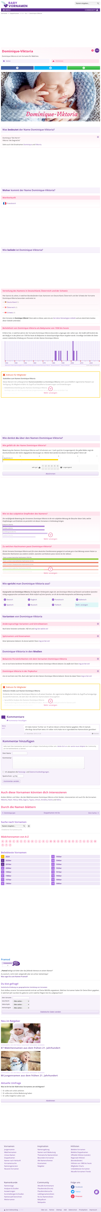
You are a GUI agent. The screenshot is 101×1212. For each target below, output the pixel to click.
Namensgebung (43, 1149)
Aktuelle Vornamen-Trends (81, 1171)
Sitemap (59, 1210)
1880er (59, 883)
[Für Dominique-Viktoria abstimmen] (53, 61)
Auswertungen (9, 1191)
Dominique (28, 144)
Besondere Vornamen (46, 1158)
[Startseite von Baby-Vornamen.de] (14, 7)
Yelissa (15, 800)
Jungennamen (9, 1149)
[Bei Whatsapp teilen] (83, 68)
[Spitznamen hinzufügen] (98, 636)
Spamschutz (7, 776)
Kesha (50, 800)
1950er (59, 856)
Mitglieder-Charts (77, 1166)
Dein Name (7, 753)
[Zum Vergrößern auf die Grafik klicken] (50, 353)
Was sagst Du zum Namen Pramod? (14, 976)
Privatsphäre (83, 1210)
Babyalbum (42, 1199)
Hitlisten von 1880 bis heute (81, 1163)
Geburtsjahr (6, 1004)
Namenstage (9, 1186)
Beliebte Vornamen (78, 1149)
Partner (51, 1210)
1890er (59, 879)
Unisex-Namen (9, 1155)
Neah (10, 800)
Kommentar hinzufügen (18, 720)
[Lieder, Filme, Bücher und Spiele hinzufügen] (98, 671)
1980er (8, 876)
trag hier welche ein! (41, 629)
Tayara (31, 800)
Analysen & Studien (11, 1188)
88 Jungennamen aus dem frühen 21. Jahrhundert (29, 1075)
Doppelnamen (9, 1158)
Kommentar (7, 758)
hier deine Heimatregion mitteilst (64, 318)
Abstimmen (50, 473)
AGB (65, 1210)
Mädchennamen (10, 1152)
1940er (59, 860)
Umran (37, 800)
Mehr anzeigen (82, 605)
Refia (20, 800)
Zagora (25, 800)
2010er (8, 864)
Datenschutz (73, 1210)
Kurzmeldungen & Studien (14, 1194)
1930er (59, 864)
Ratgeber (41, 1166)
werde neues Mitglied (78, 746)
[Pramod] (10, 967)
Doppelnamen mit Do (52, 813)
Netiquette (42, 1202)
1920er (59, 868)
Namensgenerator (11, 1166)
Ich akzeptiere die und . (27, 772)
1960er (8, 883)
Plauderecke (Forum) (45, 1188)
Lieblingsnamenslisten (46, 1194)
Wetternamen (9, 1199)
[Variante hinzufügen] (98, 624)
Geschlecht (5, 1001)
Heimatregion (6, 1008)
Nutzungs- (22, 772)
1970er (8, 879)
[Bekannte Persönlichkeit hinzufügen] (98, 659)
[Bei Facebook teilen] (17, 68)
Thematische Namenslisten (48, 1155)
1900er (59, 876)
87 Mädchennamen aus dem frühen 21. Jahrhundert (30, 1047)
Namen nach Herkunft (12, 1160)
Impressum (93, 1210)
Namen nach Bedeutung (47, 1152)
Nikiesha (4, 800)
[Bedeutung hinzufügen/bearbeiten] (98, 137)
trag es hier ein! (86, 676)
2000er (8, 868)
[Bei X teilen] (50, 68)
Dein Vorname (6, 997)
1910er (59, 872)
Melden (96, 734)
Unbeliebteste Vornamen (80, 1169)
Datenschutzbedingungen (39, 772)
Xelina (59, 800)
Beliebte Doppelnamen (79, 1152)
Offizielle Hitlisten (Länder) (80, 1155)
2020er (8, 860)
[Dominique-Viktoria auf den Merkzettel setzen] (3, 61)
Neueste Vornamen (11, 1169)
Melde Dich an (62, 746)
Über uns (44, 1210)
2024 (8, 856)
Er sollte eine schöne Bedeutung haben (17, 1093)
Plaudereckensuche (45, 1191)
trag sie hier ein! (44, 641)
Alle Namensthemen (45, 1160)
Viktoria (38, 144)
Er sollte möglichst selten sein (14, 1096)
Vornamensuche (10, 1163)
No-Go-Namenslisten (45, 1197)
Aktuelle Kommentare (46, 1186)
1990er (8, 872)
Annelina (44, 800)
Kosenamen (42, 1163)
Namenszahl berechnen (13, 1197)
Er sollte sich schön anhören (13, 1091)
